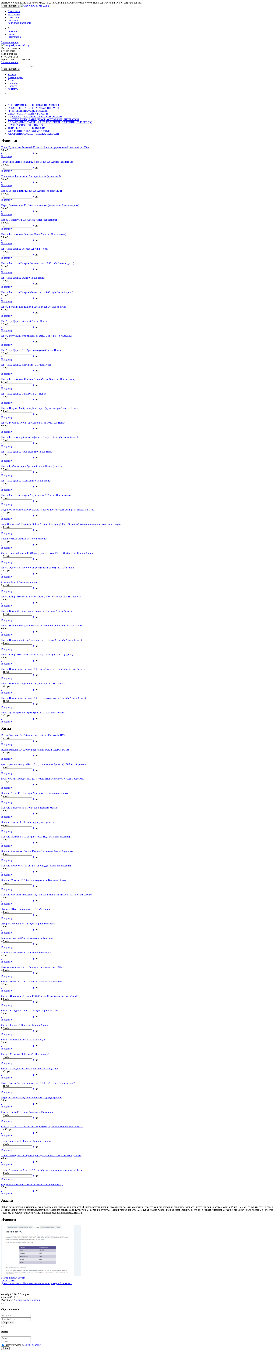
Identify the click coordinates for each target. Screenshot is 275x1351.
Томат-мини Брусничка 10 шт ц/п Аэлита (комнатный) (31, 176)
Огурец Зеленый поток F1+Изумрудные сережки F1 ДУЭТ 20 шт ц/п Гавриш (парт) (47, 553)
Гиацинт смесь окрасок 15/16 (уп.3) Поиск (24, 538)
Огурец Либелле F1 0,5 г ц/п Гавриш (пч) (23, 1039)
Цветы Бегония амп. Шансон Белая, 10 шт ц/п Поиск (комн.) (34, 306)
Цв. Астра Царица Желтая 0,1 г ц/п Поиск (24, 321)
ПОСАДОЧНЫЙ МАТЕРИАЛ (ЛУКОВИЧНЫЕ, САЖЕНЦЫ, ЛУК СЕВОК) (50, 122)
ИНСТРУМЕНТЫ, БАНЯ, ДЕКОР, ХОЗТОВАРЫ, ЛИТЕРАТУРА (43, 119)
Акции (11, 80)
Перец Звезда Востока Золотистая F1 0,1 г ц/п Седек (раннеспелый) (38, 1083)
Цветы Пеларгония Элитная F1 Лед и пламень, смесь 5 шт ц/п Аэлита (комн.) (43, 698)
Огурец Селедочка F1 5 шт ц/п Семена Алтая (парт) (29, 1068)
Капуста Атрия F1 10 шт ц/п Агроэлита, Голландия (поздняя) (34, 793)
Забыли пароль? (32, 1345)
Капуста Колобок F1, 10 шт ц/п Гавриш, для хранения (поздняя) (36, 865)
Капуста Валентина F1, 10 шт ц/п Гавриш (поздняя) (29, 807)
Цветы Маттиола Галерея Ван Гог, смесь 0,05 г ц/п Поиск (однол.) (37, 335)
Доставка (13, 20)
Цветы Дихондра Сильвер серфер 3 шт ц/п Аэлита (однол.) (33, 712)
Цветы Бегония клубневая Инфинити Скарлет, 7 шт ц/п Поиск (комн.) (39, 437)
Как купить (14, 14)
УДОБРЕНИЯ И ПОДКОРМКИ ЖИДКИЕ (31, 130)
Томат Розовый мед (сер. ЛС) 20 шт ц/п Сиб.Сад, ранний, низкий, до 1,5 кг (42, 1170)
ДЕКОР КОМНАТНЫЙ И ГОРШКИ (28, 113)
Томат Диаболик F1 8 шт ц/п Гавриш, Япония (26, 1141)
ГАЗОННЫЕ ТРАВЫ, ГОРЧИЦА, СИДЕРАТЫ (33, 108)
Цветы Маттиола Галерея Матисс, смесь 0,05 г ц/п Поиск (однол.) (37, 292)
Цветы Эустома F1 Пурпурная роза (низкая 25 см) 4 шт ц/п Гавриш (37, 567)
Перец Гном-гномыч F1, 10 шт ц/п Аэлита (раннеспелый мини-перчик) (40, 205)
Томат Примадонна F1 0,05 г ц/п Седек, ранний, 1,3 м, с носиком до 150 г (41, 1155)
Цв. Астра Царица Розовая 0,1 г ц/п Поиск (24, 248)
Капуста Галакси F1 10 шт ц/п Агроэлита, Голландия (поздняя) (35, 836)
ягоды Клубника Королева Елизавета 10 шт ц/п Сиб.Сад (32, 1184)
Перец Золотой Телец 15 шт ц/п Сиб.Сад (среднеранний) (32, 1097)
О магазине (14, 17)
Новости (12, 86)
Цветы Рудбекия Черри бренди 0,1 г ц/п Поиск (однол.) (31, 466)
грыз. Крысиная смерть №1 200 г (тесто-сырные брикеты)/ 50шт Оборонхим (42, 778)
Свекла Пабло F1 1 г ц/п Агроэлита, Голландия (27, 1112)
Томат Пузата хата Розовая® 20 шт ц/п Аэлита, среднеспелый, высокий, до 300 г (45, 147)
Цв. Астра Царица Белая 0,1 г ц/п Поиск (23, 277)
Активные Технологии (27, 1300)
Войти (11, 34)
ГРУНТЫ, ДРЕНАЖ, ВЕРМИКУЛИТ (28, 110)
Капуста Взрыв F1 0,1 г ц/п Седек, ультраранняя (27, 822)
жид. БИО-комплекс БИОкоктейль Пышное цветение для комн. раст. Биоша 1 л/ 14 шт (48, 509)
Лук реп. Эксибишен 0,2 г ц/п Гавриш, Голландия (28, 923)
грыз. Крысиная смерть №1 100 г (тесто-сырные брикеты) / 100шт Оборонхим (43, 764)
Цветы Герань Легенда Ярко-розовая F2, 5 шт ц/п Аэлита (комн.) (36, 611)
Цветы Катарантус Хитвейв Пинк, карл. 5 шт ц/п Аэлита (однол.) (37, 654)
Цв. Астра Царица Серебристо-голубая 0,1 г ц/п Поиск (31, 350)
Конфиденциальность (19, 23)
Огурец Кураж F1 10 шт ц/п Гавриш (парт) (24, 1025)
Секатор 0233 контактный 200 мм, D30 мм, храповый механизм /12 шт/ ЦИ (42, 1126)
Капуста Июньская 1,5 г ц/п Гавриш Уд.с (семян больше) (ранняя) (37, 851)
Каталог (12, 74)
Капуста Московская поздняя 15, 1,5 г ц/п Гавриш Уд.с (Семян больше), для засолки (46, 894)
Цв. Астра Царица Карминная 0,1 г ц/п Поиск (26, 364)
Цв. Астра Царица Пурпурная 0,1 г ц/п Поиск (26, 480)
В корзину (6, 156)
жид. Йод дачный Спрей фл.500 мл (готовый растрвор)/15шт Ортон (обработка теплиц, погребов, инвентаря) (60, 524)
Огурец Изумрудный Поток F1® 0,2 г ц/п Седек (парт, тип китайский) (39, 996)
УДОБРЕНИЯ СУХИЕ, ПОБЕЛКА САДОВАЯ (33, 133)
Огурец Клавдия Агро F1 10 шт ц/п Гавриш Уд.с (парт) (31, 1010)
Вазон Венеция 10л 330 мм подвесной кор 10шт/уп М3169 (33, 735)
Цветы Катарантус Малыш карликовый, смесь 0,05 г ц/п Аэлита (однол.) (41, 596)
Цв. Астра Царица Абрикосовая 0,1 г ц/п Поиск (27, 451)
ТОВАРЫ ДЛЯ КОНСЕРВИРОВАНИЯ (29, 128)
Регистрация (14, 37)
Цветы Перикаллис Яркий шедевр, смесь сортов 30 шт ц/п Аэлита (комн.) (41, 640)
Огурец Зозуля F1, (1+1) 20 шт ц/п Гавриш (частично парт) (33, 981)
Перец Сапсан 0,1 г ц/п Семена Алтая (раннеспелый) (30, 219)
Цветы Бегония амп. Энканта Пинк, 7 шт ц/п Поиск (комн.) (33, 234)
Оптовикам (14, 11)
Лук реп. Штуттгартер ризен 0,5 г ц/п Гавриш (26, 909)
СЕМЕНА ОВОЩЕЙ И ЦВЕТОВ (26, 125)
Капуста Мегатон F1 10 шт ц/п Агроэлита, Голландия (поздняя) (35, 880)
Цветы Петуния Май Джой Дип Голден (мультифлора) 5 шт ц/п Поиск (39, 408)
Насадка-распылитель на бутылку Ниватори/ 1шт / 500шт (32, 967)
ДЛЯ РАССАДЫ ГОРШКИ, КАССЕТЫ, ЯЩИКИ (35, 116)
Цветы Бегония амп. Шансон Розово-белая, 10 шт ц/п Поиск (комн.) (38, 379)
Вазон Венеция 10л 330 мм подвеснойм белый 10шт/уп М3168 (35, 749)
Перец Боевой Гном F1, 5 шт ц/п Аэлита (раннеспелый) (31, 190)
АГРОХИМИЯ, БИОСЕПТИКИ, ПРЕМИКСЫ (33, 105)
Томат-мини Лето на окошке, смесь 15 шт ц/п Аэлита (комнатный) (37, 161)
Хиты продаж (15, 77)
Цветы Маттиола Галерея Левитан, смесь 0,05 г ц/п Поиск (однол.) (37, 263)
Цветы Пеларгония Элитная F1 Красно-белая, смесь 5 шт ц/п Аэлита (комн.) (43, 669)
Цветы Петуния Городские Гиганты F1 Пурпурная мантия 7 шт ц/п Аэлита (42, 625)
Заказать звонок (9, 42)
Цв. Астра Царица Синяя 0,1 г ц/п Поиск (23, 393)
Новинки (13, 83)
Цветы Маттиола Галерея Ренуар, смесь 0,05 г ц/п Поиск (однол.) (36, 495)
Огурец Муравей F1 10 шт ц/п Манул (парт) (25, 1054)
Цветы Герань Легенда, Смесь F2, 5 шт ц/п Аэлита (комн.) (32, 683)
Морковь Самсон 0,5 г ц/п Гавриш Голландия (26, 952)
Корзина (12, 31)
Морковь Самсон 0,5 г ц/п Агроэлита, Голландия (27, 938)
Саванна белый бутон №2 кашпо (19, 582)
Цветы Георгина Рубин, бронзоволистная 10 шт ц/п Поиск (33, 422)
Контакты (13, 88)
